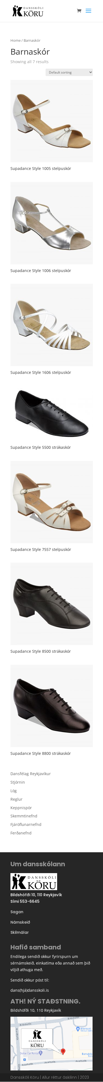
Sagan (16, 912)
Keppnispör (21, 807)
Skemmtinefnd (23, 815)
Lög (13, 790)
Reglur (16, 799)
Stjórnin (17, 782)
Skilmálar (19, 932)
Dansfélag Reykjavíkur (30, 773)
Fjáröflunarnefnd (25, 824)
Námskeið (20, 922)
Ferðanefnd (21, 833)
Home (15, 40)
